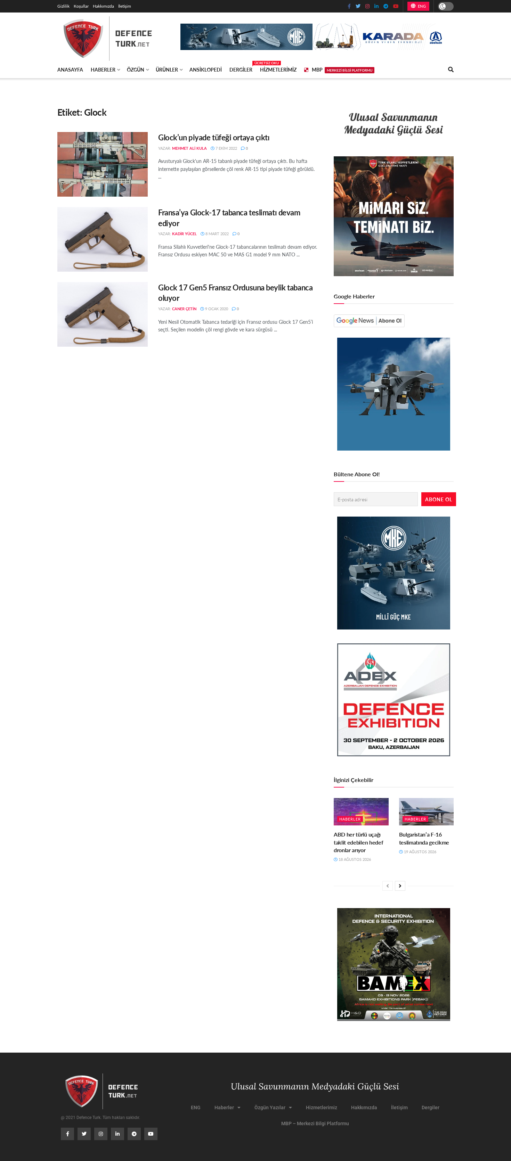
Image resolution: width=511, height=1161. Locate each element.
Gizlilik (63, 6)
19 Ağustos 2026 (419, 851)
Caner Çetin (184, 308)
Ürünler (167, 69)
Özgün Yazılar (269, 1107)
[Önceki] (387, 886)
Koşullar (81, 6)
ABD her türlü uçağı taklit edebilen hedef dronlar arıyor (358, 842)
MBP (342, 69)
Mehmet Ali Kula (189, 148)
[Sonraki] (400, 886)
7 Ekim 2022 (225, 148)
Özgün (135, 69)
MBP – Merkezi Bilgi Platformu (315, 1123)
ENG (421, 6)
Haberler (103, 69)
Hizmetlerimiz (278, 69)
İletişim (124, 6)
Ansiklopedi (205, 69)
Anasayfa (70, 69)
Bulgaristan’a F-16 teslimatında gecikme (424, 838)
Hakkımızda (103, 6)
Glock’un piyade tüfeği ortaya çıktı (214, 137)
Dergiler (240, 68)
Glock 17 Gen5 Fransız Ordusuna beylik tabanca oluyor (235, 293)
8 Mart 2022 (216, 233)
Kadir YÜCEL (184, 233)
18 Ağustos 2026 (354, 859)
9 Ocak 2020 (216, 308)
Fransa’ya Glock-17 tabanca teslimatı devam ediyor (229, 218)
